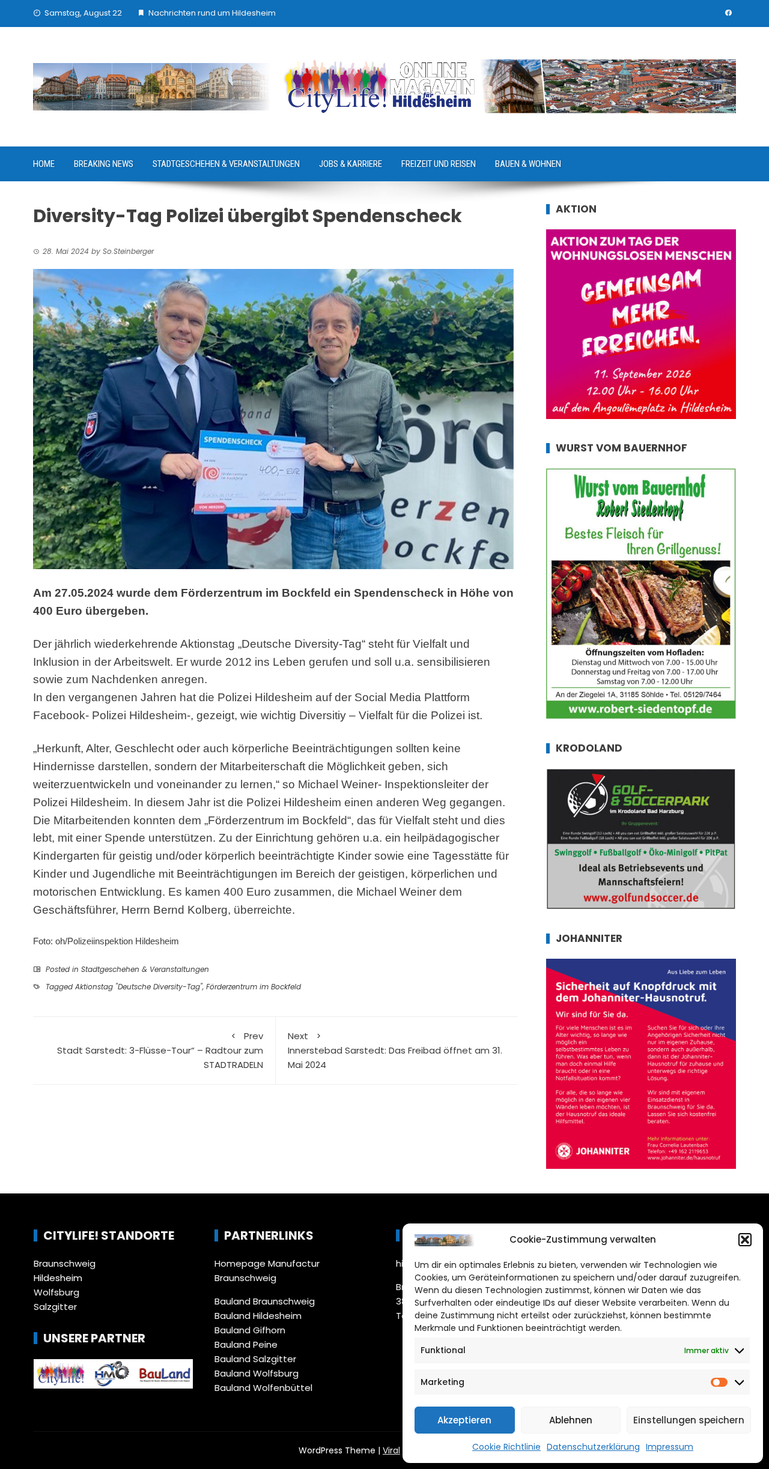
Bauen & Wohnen (528, 163)
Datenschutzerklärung (593, 1447)
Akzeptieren (464, 1420)
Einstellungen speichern (688, 1420)
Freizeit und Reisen (438, 163)
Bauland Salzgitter (255, 1359)
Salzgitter (55, 1306)
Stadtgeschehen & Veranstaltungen (226, 163)
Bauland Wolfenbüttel (263, 1387)
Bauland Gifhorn (249, 1330)
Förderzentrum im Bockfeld (253, 987)
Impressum (669, 1447)
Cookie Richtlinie (506, 1447)
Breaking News (103, 163)
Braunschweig (65, 1263)
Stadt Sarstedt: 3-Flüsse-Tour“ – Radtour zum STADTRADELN (160, 1050)
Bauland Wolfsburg (256, 1373)
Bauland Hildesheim (258, 1315)
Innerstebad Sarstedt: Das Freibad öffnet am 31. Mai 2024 (395, 1050)
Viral (391, 1450)
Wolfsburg (56, 1292)
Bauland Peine (246, 1344)
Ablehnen (570, 1420)
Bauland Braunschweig (264, 1301)
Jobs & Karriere (350, 163)
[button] (745, 1240)
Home (44, 163)
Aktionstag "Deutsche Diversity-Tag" (138, 987)
